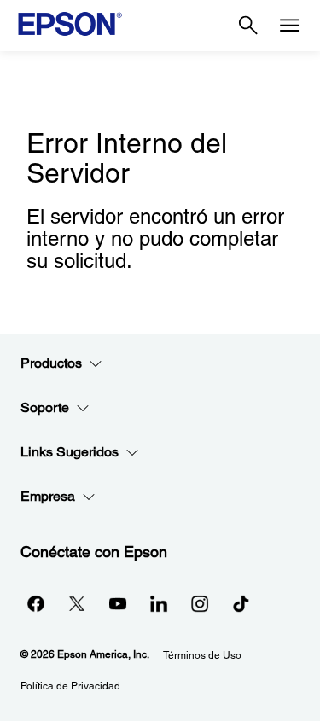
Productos (51, 363)
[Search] (248, 25)
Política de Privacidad (70, 686)
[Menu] (289, 25)
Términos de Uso (202, 655)
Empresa (47, 496)
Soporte (44, 407)
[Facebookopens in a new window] (35, 603)
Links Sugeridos (69, 452)
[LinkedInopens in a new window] (158, 603)
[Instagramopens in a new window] (199, 603)
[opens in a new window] (240, 603)
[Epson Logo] (70, 24)
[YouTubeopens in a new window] (117, 603)
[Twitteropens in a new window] (76, 603)
